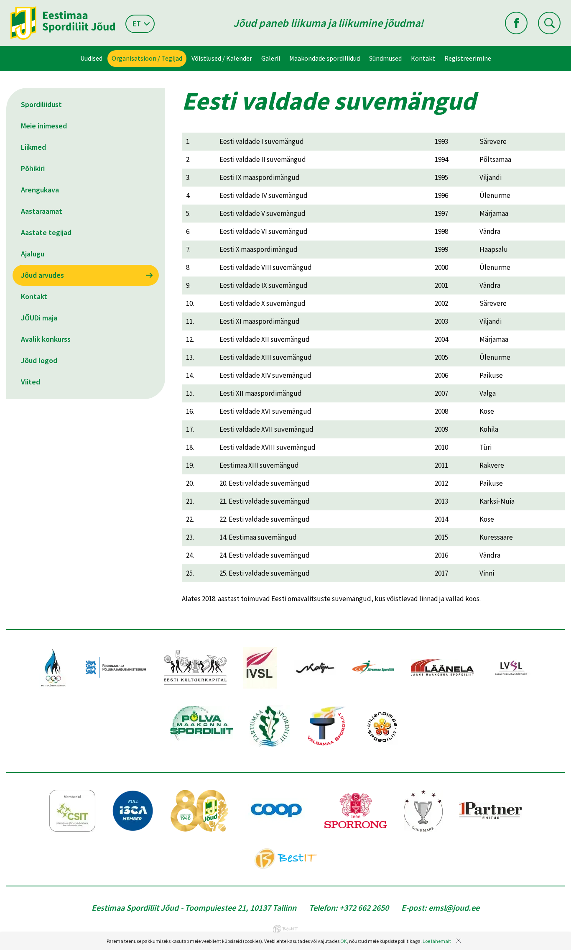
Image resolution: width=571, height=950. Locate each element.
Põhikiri (33, 168)
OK (343, 941)
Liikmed (33, 147)
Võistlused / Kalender (221, 58)
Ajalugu (32, 254)
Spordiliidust (41, 104)
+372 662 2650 (364, 907)
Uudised (91, 58)
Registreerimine (467, 58)
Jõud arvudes (42, 275)
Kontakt (423, 58)
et (137, 23)
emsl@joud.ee (453, 907)
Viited (30, 382)
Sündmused (385, 58)
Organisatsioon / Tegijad (147, 58)
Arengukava (40, 190)
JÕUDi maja (39, 318)
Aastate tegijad (46, 232)
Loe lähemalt (437, 941)
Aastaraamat (41, 211)
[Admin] (2, 5)
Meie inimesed (44, 126)
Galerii (270, 58)
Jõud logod (39, 360)
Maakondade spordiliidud (324, 58)
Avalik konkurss (46, 339)
